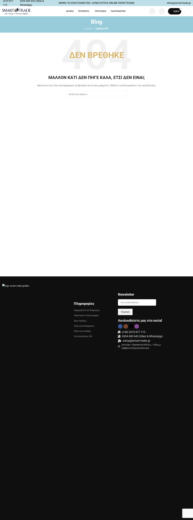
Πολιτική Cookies (82, 331)
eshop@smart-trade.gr (136, 340)
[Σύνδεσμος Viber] (136, 326)
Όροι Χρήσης (80, 321)
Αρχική (88, 28)
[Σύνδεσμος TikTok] (131, 326)
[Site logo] (16, 11)
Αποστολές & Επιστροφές (86, 315)
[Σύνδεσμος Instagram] (125, 326)
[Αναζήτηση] (187, 11)
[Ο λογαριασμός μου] (161, 11)
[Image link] (20, 398)
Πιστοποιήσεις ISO (83, 336)
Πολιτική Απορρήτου (84, 326)
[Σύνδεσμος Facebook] (120, 326)
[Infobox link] (179, 3)
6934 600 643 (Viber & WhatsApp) (142, 336)
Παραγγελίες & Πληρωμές (87, 310)
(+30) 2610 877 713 (133, 332)
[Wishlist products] (152, 11)
